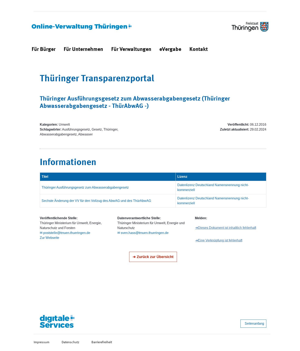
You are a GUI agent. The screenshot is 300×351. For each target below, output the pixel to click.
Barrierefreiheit (101, 342)
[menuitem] (44, 50)
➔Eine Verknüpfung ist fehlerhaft (218, 240)
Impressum (41, 342)
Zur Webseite (49, 237)
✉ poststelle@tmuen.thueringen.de (65, 233)
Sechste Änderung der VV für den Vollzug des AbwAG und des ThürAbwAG (96, 200)
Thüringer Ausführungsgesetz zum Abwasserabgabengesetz (85, 187)
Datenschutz (70, 342)
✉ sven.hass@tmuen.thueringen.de (143, 233)
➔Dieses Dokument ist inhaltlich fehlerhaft (225, 227)
